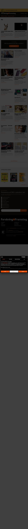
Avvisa (5, 271)
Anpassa (13, 271)
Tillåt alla (23, 271)
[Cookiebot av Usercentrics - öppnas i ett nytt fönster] (22, 257)
